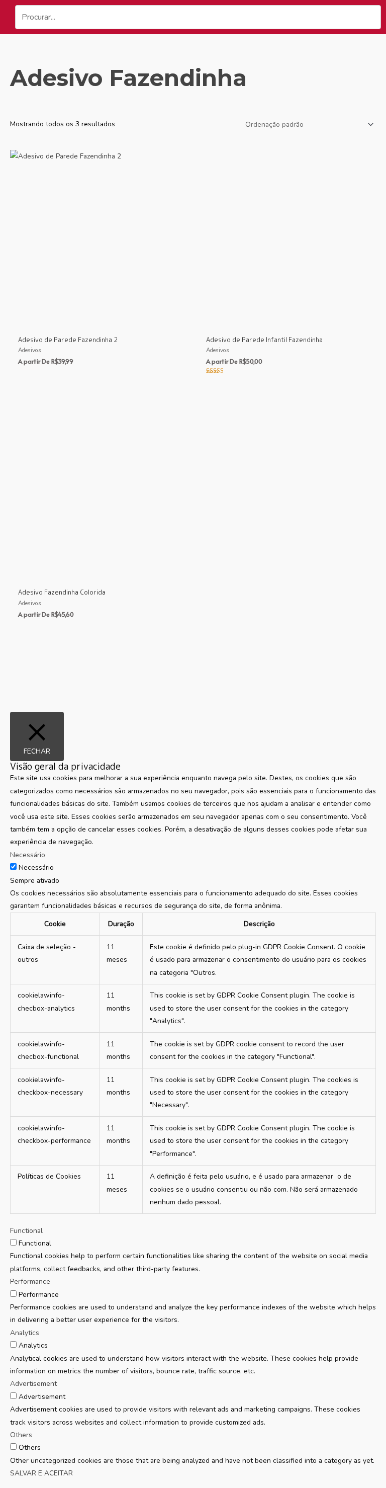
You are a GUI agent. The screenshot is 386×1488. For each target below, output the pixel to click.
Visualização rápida (99, 320)
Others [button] (21, 1435)
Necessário (36, 867)
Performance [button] (30, 1281)
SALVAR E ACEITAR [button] (41, 1473)
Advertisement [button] (33, 1383)
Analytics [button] (24, 1333)
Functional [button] (26, 1230)
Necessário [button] (27, 855)
